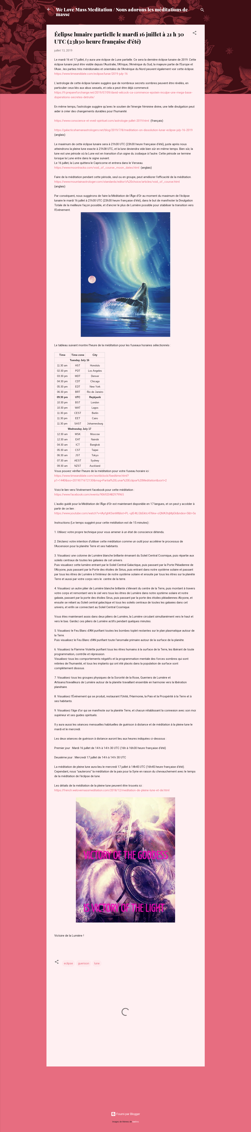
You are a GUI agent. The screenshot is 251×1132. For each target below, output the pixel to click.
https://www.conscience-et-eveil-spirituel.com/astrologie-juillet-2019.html (101, 120)
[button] (194, 34)
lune (97, 963)
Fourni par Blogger (128, 1114)
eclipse (68, 963)
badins (135, 1121)
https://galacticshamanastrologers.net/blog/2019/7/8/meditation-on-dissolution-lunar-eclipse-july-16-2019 (123, 130)
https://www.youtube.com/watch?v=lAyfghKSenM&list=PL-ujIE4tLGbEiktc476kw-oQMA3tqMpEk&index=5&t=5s (125, 513)
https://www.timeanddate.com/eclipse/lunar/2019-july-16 (91, 74)
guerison (83, 963)
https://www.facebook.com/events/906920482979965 (89, 494)
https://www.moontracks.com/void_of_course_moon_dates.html (96, 167)
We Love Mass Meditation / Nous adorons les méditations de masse (122, 11)
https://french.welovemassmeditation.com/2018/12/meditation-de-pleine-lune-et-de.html (111, 790)
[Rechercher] (202, 11)
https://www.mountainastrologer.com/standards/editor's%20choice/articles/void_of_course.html (117, 181)
